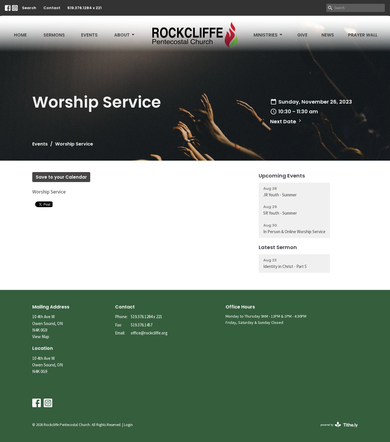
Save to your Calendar (61, 177)
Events (89, 35)
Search (29, 8)
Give (302, 35)
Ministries (266, 35)
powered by (335, 429)
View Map (40, 336)
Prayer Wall (362, 35)
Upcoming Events (282, 175)
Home (20, 35)
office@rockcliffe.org (149, 333)
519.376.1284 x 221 (84, 8)
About (122, 35)
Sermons (54, 35)
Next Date (283, 121)
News (327, 35)
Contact (51, 8)
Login (128, 424)
